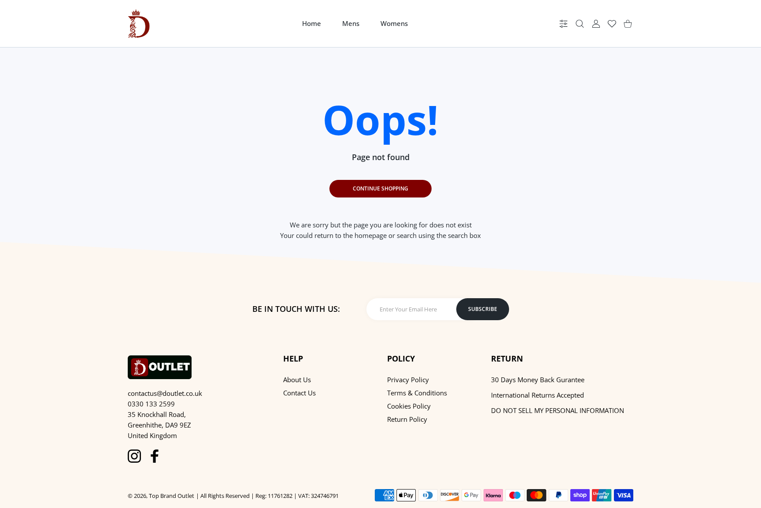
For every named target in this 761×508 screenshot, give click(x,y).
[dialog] (580, 23)
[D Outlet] (139, 23)
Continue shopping (380, 188)
